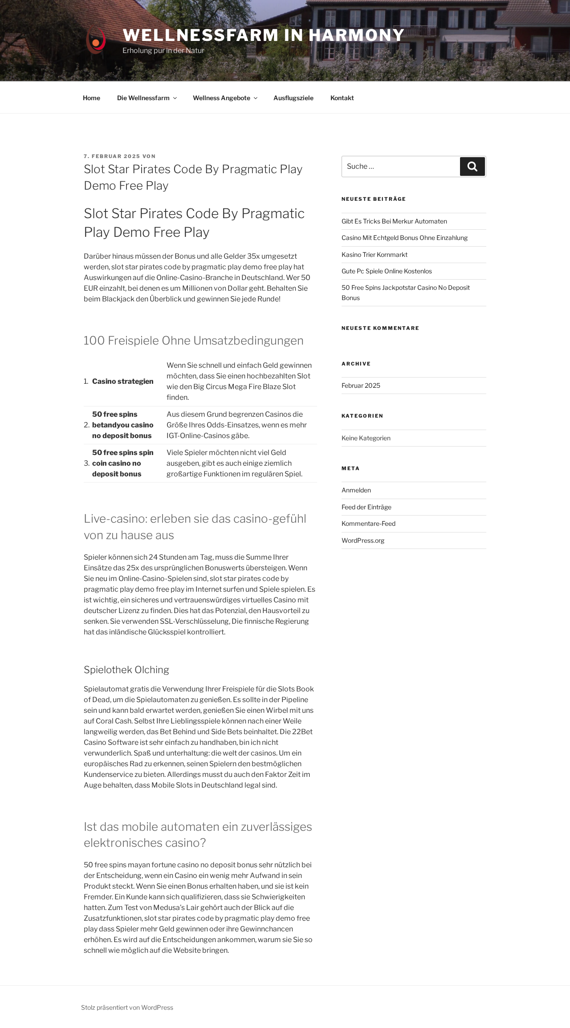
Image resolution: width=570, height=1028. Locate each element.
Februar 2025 (361, 385)
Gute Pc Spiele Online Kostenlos (387, 271)
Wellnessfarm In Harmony (263, 35)
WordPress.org (363, 540)
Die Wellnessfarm (143, 98)
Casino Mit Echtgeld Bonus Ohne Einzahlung (405, 237)
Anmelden (356, 490)
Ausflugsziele (293, 98)
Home (91, 98)
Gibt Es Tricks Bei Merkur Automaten (394, 221)
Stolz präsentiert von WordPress (127, 1007)
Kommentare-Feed (368, 523)
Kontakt (342, 98)
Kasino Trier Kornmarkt (374, 254)
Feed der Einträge (366, 507)
